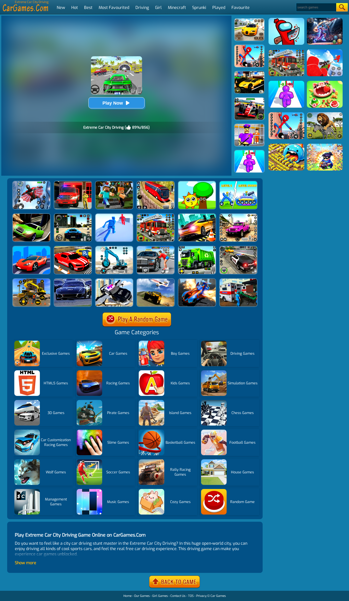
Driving (142, 7)
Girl (158, 7)
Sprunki (199, 7)
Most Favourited (114, 7)
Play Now (112, 103)
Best (88, 7)
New (61, 7)
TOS (191, 596)
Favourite (240, 7)
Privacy (201, 596)
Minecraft (177, 7)
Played (218, 7)
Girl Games (160, 596)
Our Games (142, 596)
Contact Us (177, 596)
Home (127, 596)
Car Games (218, 596)
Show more (25, 562)
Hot (74, 7)
